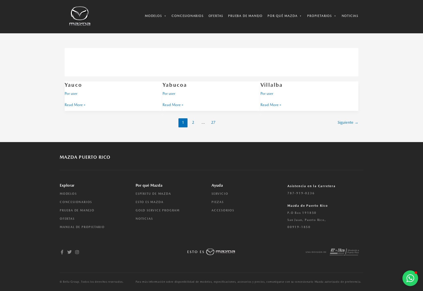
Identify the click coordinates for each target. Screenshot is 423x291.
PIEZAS (218, 202)
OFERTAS (67, 218)
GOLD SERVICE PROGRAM (158, 210)
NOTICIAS (144, 218)
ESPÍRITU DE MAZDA (153, 193)
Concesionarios (187, 16)
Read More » (75, 104)
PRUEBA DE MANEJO (77, 210)
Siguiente (348, 122)
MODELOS (68, 193)
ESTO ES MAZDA (149, 202)
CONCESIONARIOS (76, 202)
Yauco (73, 85)
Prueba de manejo (245, 16)
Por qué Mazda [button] (282, 16)
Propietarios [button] (319, 16)
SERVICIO (220, 193)
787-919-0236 (301, 193)
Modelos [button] (153, 16)
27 (213, 122)
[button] (410, 278)
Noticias (350, 16)
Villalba (271, 85)
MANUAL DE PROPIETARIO (82, 227)
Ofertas (216, 16)
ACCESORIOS (223, 210)
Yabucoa (175, 85)
